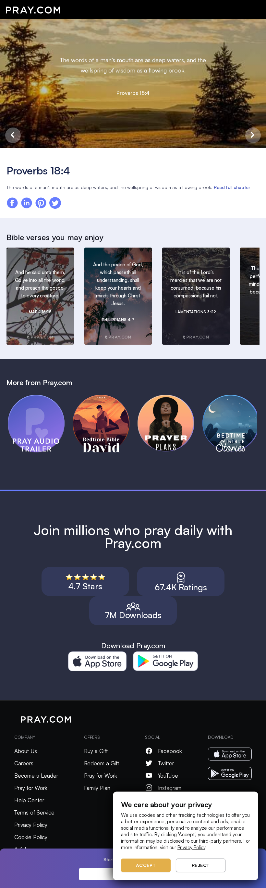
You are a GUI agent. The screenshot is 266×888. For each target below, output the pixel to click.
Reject (201, 865)
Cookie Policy (30, 837)
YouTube (168, 775)
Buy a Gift (96, 751)
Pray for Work (30, 787)
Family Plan (97, 787)
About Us (25, 751)
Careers (23, 763)
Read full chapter (232, 187)
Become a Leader (36, 775)
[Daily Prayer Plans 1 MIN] (170, 397)
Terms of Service (34, 812)
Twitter (166, 763)
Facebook (170, 751)
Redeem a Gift (101, 763)
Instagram (169, 787)
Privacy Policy (30, 824)
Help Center (29, 800)
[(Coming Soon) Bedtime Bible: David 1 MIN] (105, 397)
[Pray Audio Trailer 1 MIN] (40, 397)
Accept (146, 865)
